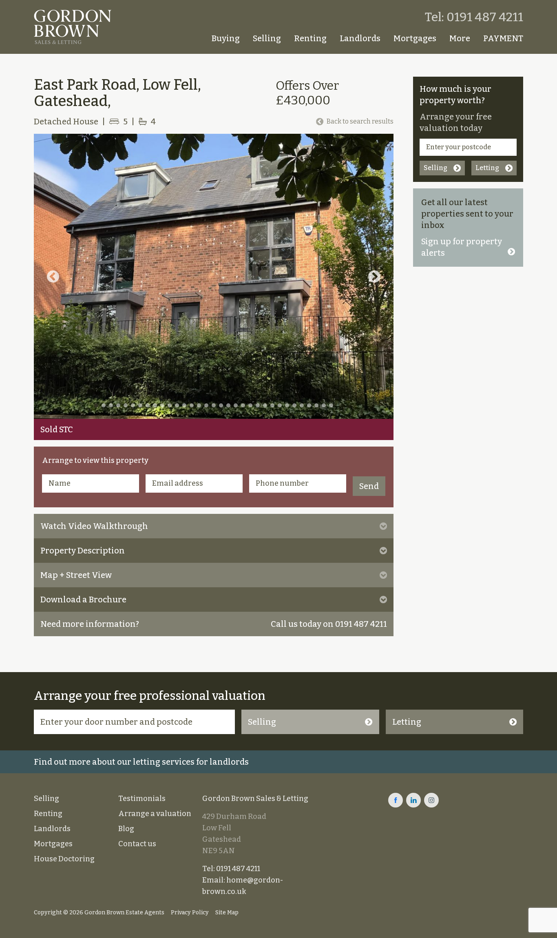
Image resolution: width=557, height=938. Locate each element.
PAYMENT (503, 38)
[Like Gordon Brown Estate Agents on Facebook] (395, 800)
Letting (487, 168)
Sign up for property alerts (461, 247)
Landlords (360, 38)
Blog (126, 828)
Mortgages (414, 38)
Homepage (194, 38)
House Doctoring (64, 858)
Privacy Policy (190, 912)
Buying (226, 38)
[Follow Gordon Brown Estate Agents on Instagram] (431, 800)
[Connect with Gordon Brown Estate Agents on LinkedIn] (413, 800)
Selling (267, 38)
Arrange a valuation (154, 813)
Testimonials (142, 798)
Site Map (227, 912)
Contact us (137, 843)
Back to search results (360, 121)
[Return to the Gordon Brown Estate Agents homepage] (72, 27)
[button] (53, 276)
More (459, 38)
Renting (310, 38)
